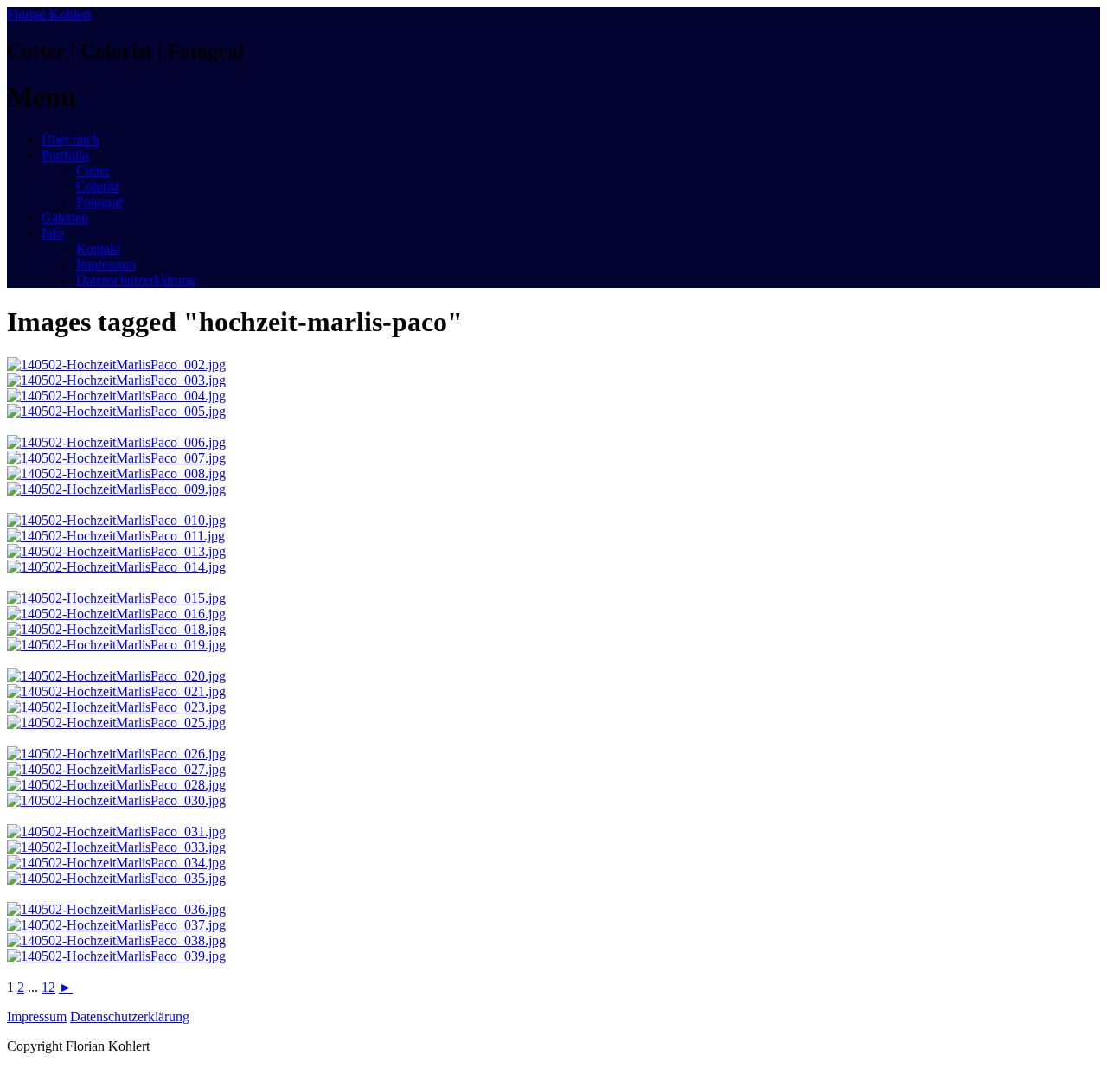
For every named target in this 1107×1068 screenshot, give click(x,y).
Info (53, 233)
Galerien (65, 217)
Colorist (97, 186)
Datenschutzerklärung (135, 279)
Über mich (70, 139)
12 (48, 987)
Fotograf (99, 202)
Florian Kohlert (49, 14)
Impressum (106, 264)
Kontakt (98, 248)
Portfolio (65, 155)
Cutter (93, 170)
